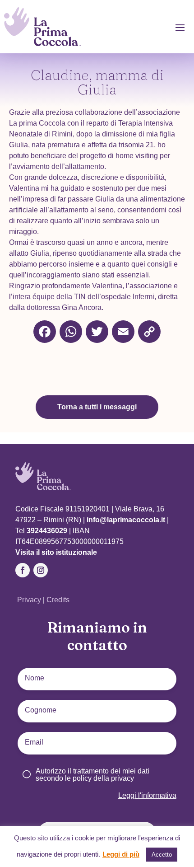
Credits (57, 600)
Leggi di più (120, 854)
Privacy (30, 600)
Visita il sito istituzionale (56, 552)
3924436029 (47, 530)
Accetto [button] (162, 854)
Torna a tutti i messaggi (97, 407)
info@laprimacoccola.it (127, 520)
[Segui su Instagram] (40, 570)
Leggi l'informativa (147, 795)
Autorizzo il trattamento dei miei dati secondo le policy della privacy (92, 774)
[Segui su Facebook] (22, 570)
